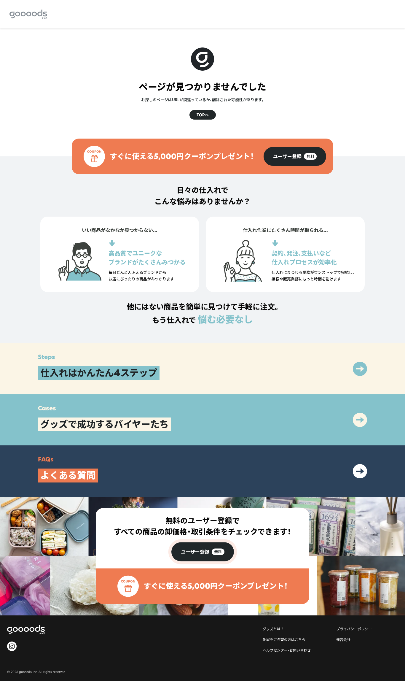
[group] (295, 156)
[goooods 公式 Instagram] (12, 646)
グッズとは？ (273, 628)
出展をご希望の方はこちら (284, 639)
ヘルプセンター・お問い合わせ (287, 650)
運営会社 (343, 639)
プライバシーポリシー (354, 628)
